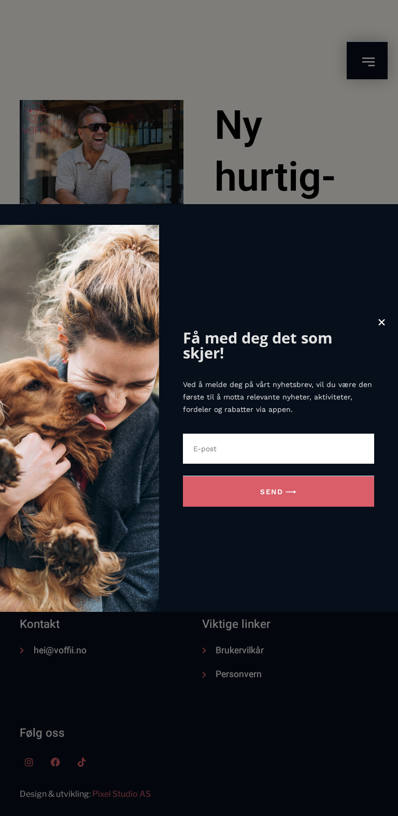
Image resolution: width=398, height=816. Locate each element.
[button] (381, 322)
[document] (199, 408)
